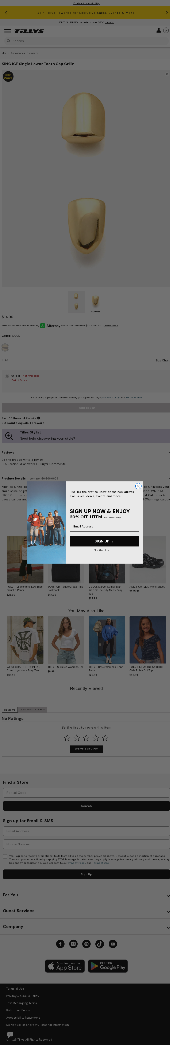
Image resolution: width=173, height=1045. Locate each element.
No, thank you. (103, 550)
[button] (169, 561)
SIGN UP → (104, 541)
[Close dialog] (138, 486)
